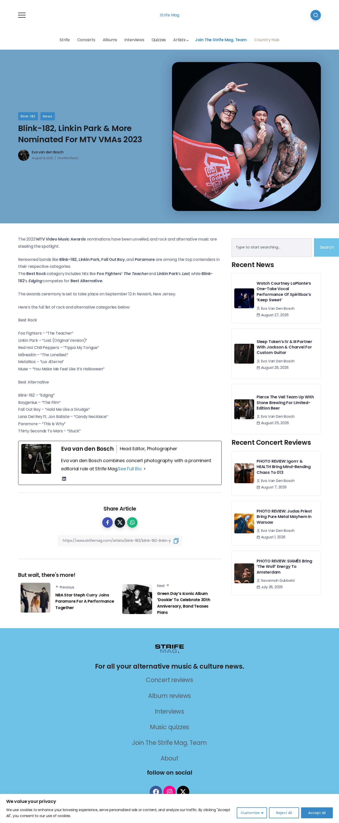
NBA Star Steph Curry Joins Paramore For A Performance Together (84, 601)
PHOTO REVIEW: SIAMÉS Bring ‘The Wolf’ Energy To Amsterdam (284, 566)
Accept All (317, 812)
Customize (250, 812)
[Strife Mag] (169, 648)
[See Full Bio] (145, 469)
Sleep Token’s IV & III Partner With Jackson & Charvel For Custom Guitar (284, 347)
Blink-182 (28, 116)
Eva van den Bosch (48, 152)
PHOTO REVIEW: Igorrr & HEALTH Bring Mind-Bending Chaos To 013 (284, 466)
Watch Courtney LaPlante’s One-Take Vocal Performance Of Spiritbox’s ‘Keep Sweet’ (284, 291)
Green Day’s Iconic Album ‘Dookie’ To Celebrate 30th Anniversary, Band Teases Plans (183, 603)
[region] (169, 808)
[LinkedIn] (64, 479)
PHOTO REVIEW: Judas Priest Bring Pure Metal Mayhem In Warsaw (284, 516)
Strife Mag (169, 15)
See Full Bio (130, 469)
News (47, 116)
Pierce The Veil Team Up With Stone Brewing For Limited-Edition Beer (285, 402)
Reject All (284, 812)
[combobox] (272, 247)
